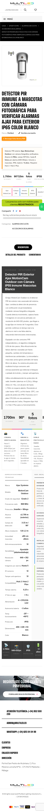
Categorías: (6, 224)
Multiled (10, 133)
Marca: (4, 133)
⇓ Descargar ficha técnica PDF (14, 139)
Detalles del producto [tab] (15, 254)
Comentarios (35, 254)
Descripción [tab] (23, 247)
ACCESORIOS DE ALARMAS (22, 228)
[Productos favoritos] (35, 9)
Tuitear (16, 211)
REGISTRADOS (26, 204)
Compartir (13, 211)
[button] (10, 9)
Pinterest (20, 211)
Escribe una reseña (27, 133)
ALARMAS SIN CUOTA (20, 224)
